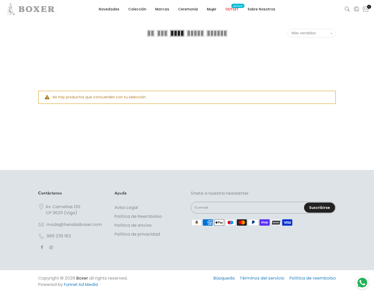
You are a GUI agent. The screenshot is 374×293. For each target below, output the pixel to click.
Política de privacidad (137, 234)
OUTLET (234, 8)
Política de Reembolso (138, 216)
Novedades (109, 9)
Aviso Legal (126, 207)
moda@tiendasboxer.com (74, 224)
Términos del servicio (262, 278)
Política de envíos (133, 225)
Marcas (162, 9)
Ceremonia (188, 9)
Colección (137, 9)
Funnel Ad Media (81, 284)
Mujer (212, 9)
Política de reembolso (313, 278)
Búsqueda (224, 278)
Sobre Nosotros (261, 9)
